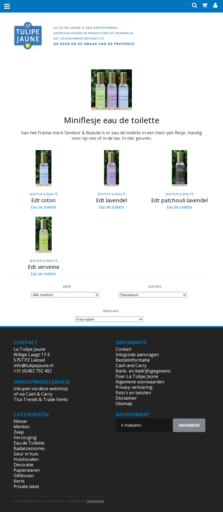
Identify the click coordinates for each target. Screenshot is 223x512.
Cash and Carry (131, 365)
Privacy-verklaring (134, 387)
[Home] (75, 39)
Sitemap (124, 404)
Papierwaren (27, 470)
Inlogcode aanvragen (137, 355)
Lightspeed (95, 501)
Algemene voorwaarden (140, 382)
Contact (123, 349)
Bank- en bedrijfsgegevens (143, 371)
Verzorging (25, 437)
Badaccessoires (29, 448)
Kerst (19, 481)
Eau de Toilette (29, 443)
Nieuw (20, 421)
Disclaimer (126, 398)
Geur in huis (26, 454)
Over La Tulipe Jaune (137, 376)
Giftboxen (24, 476)
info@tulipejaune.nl (33, 365)
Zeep (19, 432)
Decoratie (23, 465)
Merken (22, 427)
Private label (26, 486)
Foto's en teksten (133, 393)
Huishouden (26, 459)
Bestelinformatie (133, 360)
